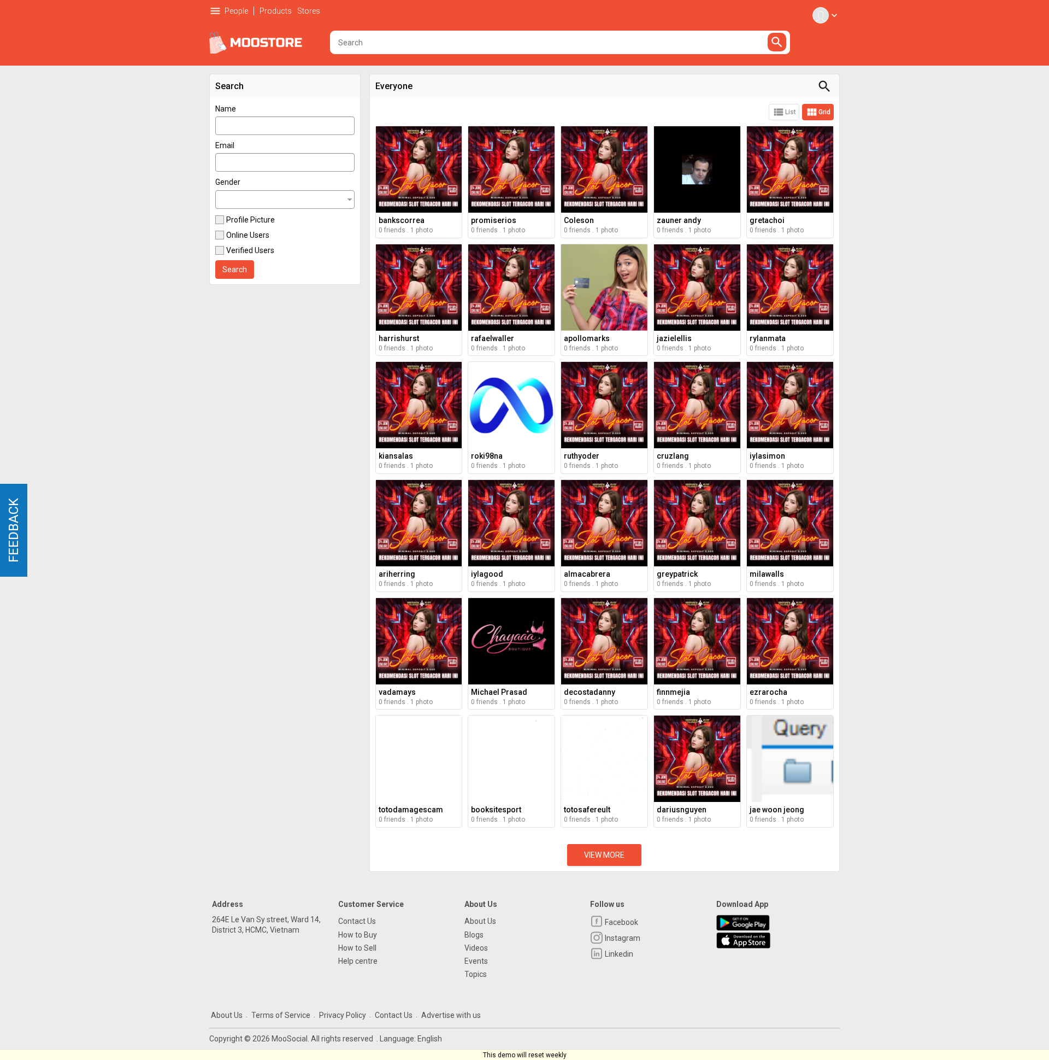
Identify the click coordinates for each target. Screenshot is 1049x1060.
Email (224, 145)
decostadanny (589, 692)
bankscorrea (402, 220)
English (429, 1038)
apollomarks (587, 338)
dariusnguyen (681, 809)
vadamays (397, 692)
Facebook (620, 922)
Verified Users (250, 250)
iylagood (487, 574)
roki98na (487, 456)
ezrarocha (768, 692)
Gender (227, 182)
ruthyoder (581, 456)
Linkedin (618, 954)
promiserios (493, 220)
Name (225, 108)
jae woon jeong (777, 809)
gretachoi (767, 220)
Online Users (247, 235)
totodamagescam (411, 809)
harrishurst (399, 338)
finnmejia (673, 692)
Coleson (579, 220)
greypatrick (677, 574)
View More (604, 855)
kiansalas (396, 456)
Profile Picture (250, 219)
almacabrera (587, 574)
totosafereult (587, 809)
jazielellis (674, 338)
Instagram (621, 938)
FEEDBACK (13, 530)
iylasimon (767, 456)
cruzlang (673, 456)
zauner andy (679, 220)
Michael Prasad (499, 692)
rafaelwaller (492, 338)
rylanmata (768, 338)
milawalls (767, 574)
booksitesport (496, 809)
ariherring (397, 574)
